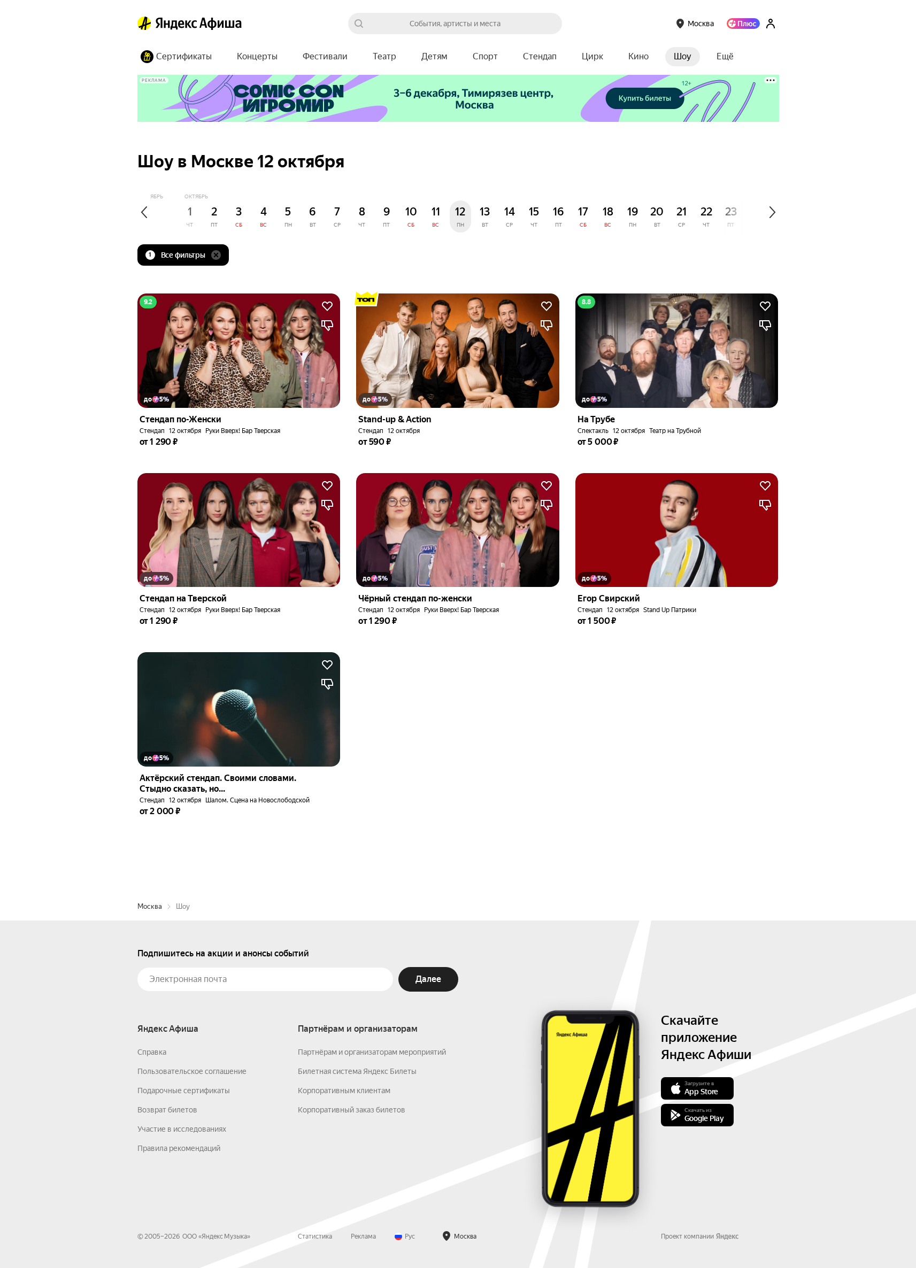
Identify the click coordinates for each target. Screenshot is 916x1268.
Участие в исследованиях (181, 1129)
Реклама (363, 1236)
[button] (725, 56)
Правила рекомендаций (178, 1148)
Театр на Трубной (675, 431)
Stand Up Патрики (669, 610)
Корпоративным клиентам (344, 1090)
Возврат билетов (167, 1109)
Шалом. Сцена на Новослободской (257, 800)
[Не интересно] (327, 325)
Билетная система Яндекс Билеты (357, 1071)
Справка (151, 1052)
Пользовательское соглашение (192, 1071)
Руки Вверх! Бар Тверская (242, 431)
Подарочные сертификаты (183, 1090)
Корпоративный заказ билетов (351, 1109)
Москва (149, 906)
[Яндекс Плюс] (743, 23)
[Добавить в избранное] (327, 306)
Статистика (315, 1236)
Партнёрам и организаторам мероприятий (372, 1052)
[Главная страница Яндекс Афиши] (144, 23)
